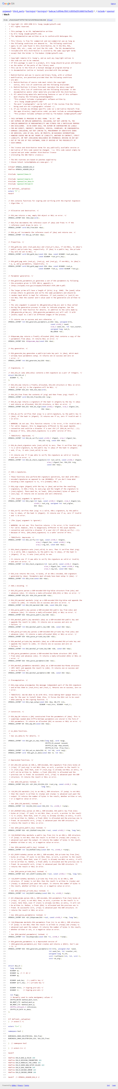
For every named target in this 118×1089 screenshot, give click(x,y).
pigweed (7, 11)
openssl (110, 11)
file (50, 20)
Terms (26, 1085)
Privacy (20, 1085)
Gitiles (14, 1085)
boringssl (30, 11)
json (114, 1085)
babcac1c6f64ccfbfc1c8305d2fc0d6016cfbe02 (71, 11)
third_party (18, 11)
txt (108, 1085)
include (101, 11)
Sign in (113, 4)
